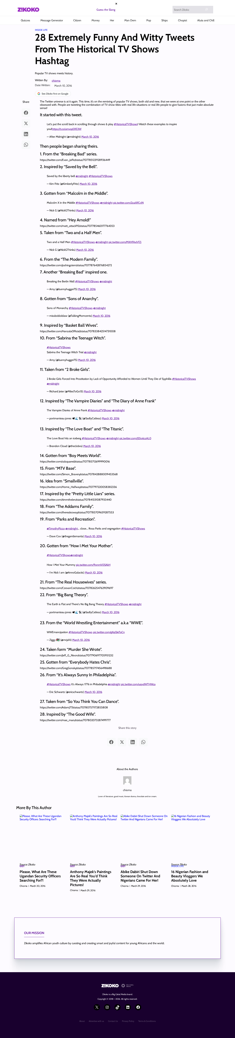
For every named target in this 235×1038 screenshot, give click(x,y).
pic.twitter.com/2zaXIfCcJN (128, 202)
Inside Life (41, 29)
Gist (22, 866)
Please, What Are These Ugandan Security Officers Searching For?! (40, 876)
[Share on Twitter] (26, 123)
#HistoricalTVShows (126, 124)
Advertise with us (96, 1021)
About (82, 1021)
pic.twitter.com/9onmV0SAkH (93, 564)
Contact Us (113, 1021)
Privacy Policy (128, 1021)
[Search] (207, 9)
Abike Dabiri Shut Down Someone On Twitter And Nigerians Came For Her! (140, 876)
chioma (56, 80)
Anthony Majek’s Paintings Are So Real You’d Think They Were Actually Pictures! (90, 878)
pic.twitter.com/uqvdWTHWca (138, 684)
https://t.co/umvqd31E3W (66, 129)
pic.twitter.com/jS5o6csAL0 (135, 438)
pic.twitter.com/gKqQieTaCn (109, 632)
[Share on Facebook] (26, 112)
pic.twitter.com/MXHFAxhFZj (125, 242)
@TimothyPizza (56, 528)
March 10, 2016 (90, 136)
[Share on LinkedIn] (26, 134)
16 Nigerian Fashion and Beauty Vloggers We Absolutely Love (189, 876)
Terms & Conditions (147, 1021)
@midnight (82, 176)
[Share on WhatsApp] (26, 144)
